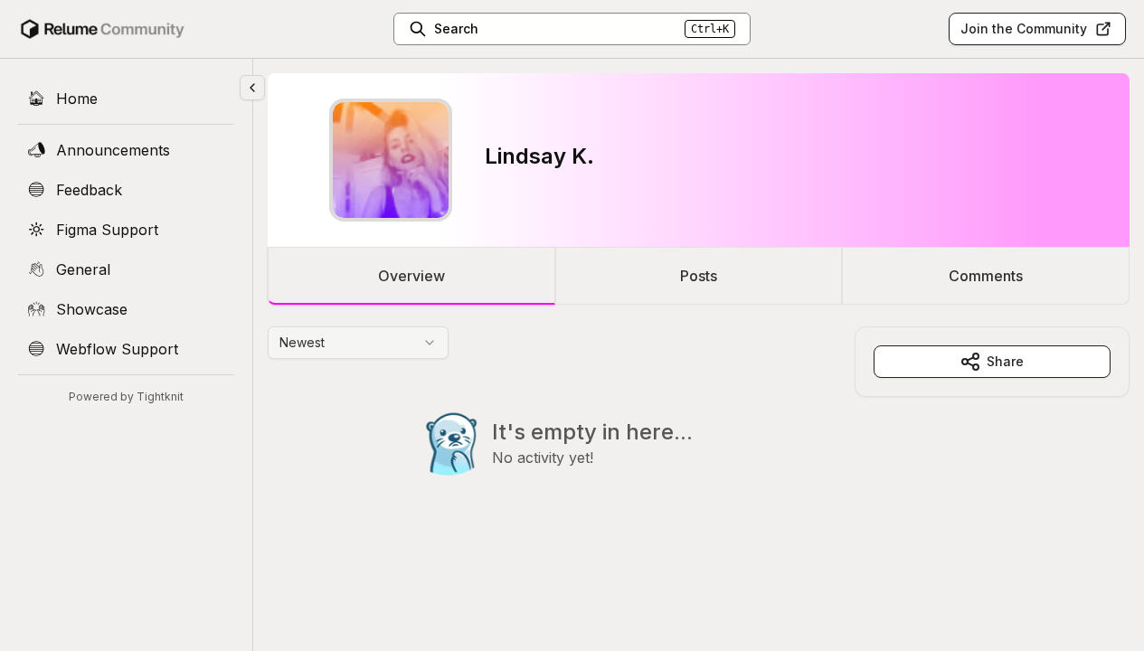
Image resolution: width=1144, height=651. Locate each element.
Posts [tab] (698, 276)
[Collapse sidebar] (252, 87)
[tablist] (699, 276)
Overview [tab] (411, 276)
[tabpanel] (699, 437)
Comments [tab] (986, 276)
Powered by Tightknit (126, 396)
